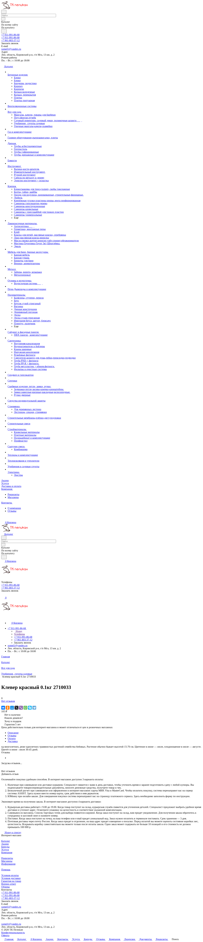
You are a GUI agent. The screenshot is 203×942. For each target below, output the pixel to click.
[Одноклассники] (8, 708)
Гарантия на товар (11, 881)
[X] (16, 708)
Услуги (5, 849)
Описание (13, 732)
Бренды (5, 846)
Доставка (13, 741)
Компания (6, 852)
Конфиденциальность (13, 932)
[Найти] (4, 31)
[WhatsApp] (25, 708)
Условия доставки (11, 878)
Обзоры (5, 886)
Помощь (5, 869)
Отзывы (12, 511)
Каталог (5, 841)
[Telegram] (34, 708)
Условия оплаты (10, 875)
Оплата (12, 738)
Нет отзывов (8, 701)
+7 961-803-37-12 (10, 40)
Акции (5, 844)
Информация (8, 864)
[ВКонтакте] (3, 708)
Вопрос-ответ (8, 884)
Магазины (13, 497)
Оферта (5, 935)
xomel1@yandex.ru (11, 49)
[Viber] (21, 708)
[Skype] (30, 708)
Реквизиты (13, 494)
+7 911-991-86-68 (10, 34)
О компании (14, 508)
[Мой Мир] (12, 708)
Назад (18, 631)
